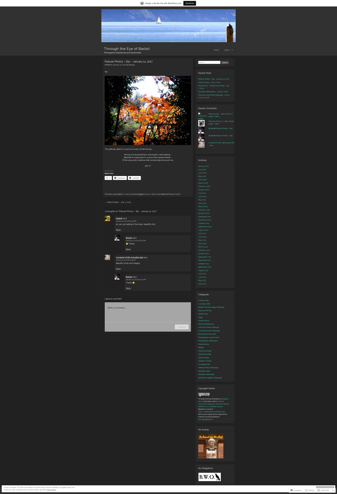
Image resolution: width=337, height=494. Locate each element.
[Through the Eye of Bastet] (168, 25)
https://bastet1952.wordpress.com (211, 412)
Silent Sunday (203, 358)
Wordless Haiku (204, 371)
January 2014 (203, 254)
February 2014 (204, 250)
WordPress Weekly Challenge (210, 378)
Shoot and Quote (204, 351)
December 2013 (204, 257)
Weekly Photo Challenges (208, 368)
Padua (153, 194)
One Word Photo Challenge (209, 331)
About (227, 50)
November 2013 (204, 260)
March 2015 (202, 206)
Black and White (204, 311)
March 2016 (203, 183)
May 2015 (202, 200)
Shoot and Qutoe (204, 354)
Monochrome (203, 321)
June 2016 (202, 173)
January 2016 (203, 190)
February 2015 (204, 210)
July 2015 (202, 193)
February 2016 (204, 186)
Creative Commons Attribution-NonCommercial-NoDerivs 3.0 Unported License (213, 403)
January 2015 (203, 213)
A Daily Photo (129, 194)
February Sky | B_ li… (217, 121)
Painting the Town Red (207, 334)
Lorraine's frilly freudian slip (129, 257)
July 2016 (202, 170)
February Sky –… (215, 114)
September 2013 (204, 267)
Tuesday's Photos (205, 361)
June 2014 (202, 237)
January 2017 (203, 166)
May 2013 (202, 280)
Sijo (158, 194)
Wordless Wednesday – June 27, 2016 (213, 92)
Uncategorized (204, 364)
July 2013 (202, 274)
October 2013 (203, 264)
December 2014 (204, 217)
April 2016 (202, 180)
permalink (176, 194)
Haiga (200, 317)
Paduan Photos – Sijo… (224, 128)
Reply (118, 230)
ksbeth (119, 218)
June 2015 (202, 196)
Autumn (147, 194)
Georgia (132, 65)
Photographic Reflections (208, 341)
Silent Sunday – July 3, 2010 (118, 202)
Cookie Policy (51, 490)
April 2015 (202, 203)
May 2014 (202, 240)
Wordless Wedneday (206, 374)
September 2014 (204, 227)
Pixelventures (203, 344)
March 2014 (203, 247)
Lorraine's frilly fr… (215, 143)
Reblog (201, 347)
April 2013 (202, 284)
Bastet (129, 238)
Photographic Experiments (208, 337)
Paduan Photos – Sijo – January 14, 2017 (213, 79)
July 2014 (202, 233)
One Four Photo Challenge (208, 327)
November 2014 (204, 220)
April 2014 (202, 243)
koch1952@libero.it (205, 419)
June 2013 (202, 277)
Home (216, 50)
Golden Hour (203, 314)
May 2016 (202, 176)
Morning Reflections (206, 324)
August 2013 (203, 270)
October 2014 (203, 223)
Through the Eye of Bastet (127, 49)
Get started (189, 3)
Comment (182, 327)
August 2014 (203, 230)
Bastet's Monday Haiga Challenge (211, 307)
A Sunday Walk (204, 304)
